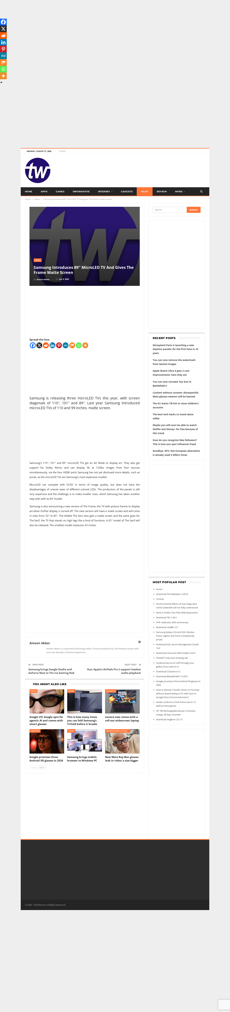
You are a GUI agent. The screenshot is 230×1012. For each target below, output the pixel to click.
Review (162, 191)
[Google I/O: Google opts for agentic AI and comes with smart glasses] (46, 701)
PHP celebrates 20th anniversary (172, 622)
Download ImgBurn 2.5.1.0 (169, 719)
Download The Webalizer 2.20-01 (172, 594)
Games (60, 191)
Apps (44, 191)
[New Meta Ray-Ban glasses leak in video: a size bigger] (122, 741)
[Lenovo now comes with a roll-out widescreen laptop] (122, 701)
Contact (62, 151)
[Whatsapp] (79, 345)
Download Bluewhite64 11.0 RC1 (172, 676)
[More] (85, 345)
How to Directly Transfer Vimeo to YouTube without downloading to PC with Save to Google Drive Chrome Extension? (177, 693)
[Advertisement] (101, 23)
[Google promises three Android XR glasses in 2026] (46, 741)
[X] (39, 345)
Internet (104, 191)
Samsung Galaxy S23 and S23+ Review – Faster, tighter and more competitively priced (175, 636)
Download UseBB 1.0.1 (167, 627)
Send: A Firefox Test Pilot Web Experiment (177, 612)
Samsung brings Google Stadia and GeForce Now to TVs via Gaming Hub (51, 671)
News (144, 191)
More (179, 191)
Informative (81, 191)
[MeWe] (66, 345)
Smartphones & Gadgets (118, 731)
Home (28, 191)
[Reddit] (46, 345)
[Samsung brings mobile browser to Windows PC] (84, 741)
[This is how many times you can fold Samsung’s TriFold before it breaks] (84, 701)
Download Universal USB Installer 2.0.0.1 (176, 652)
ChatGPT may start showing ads (172, 657)
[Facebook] (33, 345)
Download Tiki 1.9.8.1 (166, 617)
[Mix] (72, 345)
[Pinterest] (59, 345)
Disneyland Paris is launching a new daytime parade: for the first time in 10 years (175, 349)
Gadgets (127, 191)
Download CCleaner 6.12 (168, 671)
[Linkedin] (52, 345)
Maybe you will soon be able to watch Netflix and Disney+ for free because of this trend (175, 429)
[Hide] (1, 82)
